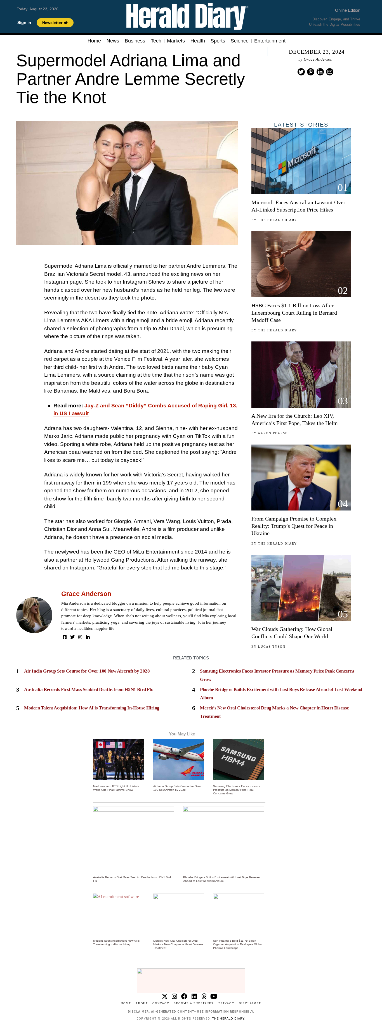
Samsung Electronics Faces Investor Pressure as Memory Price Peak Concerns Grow (236, 790)
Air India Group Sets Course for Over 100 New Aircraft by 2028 (87, 671)
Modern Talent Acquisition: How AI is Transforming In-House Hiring (91, 708)
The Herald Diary (277, 220)
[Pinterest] (310, 71)
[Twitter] (301, 71)
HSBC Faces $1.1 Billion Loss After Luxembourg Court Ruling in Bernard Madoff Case (294, 312)
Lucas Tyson (272, 646)
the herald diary (228, 1018)
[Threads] (204, 996)
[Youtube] (214, 996)
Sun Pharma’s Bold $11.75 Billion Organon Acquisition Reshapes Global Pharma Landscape (237, 944)
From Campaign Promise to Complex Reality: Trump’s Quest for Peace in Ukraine (293, 526)
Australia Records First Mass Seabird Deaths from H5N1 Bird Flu (88, 689)
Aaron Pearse (273, 433)
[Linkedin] (320, 71)
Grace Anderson (318, 59)
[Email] (329, 71)
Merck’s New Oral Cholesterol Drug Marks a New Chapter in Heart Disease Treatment (178, 944)
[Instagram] (80, 637)
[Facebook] (64, 637)
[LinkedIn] (87, 637)
